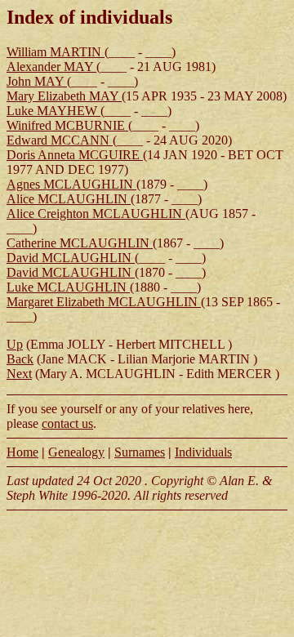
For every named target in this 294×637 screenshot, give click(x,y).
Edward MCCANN (60, 140)
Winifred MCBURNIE (67, 125)
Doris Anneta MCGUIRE (75, 155)
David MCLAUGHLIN (71, 258)
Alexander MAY (51, 67)
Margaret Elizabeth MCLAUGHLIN (104, 302)
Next (19, 374)
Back (20, 359)
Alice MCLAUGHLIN (69, 199)
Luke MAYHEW (53, 111)
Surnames (139, 452)
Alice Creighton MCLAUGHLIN (96, 213)
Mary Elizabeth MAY (64, 96)
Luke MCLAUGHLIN (68, 287)
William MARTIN (56, 52)
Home (22, 452)
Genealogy (76, 452)
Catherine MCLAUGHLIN (80, 243)
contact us (67, 423)
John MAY (37, 81)
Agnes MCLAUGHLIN (71, 184)
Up (15, 344)
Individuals (203, 452)
